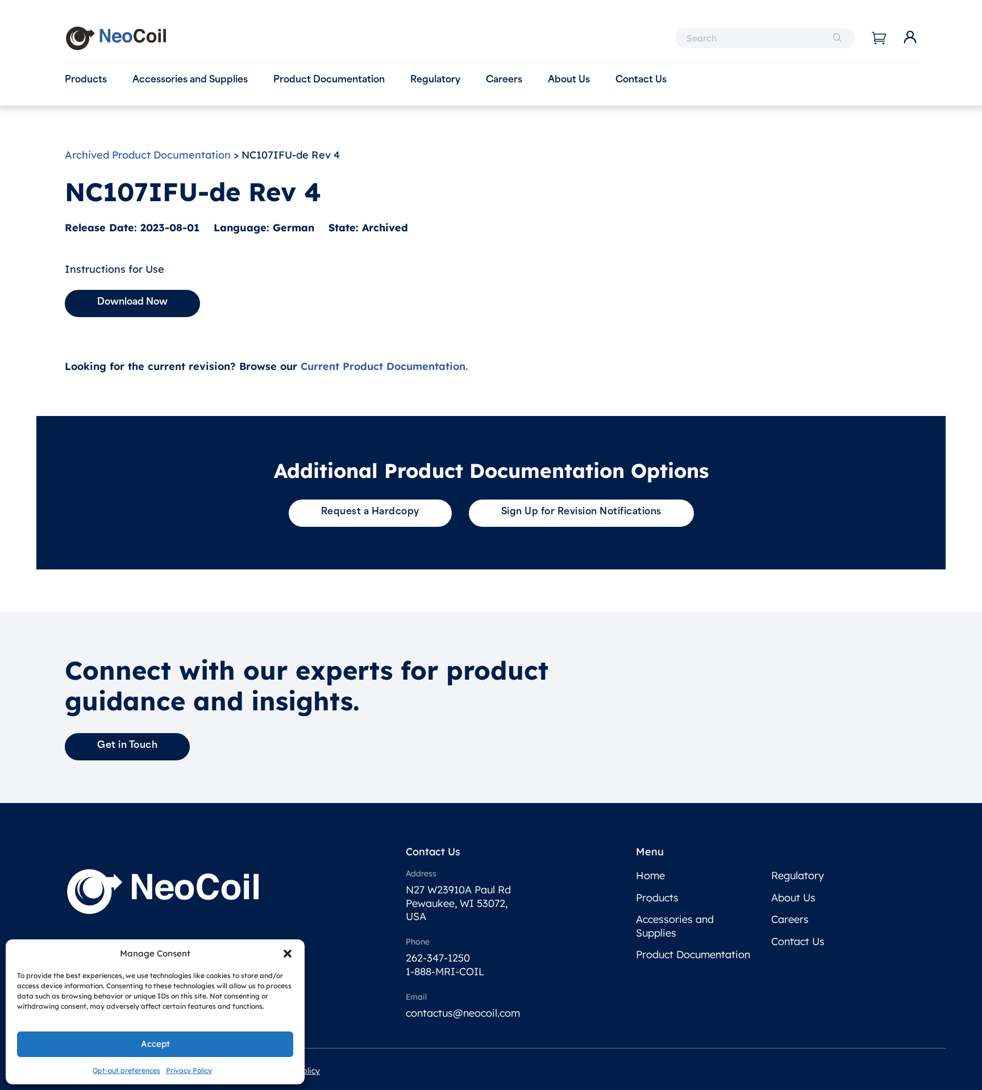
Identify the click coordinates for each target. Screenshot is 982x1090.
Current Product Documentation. (384, 366)
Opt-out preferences (126, 1070)
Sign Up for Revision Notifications (581, 512)
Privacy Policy (189, 1070)
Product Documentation (329, 80)
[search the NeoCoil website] (838, 38)
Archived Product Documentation (148, 154)
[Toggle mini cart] (879, 38)
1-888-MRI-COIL (445, 971)
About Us (569, 80)
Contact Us (641, 80)
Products (86, 80)
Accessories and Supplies (190, 80)
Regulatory (435, 80)
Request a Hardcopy (370, 512)
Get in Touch (127, 745)
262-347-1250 (438, 957)
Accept (155, 1043)
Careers (504, 80)
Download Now (132, 302)
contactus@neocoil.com (463, 1013)
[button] (287, 953)
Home (650, 875)
